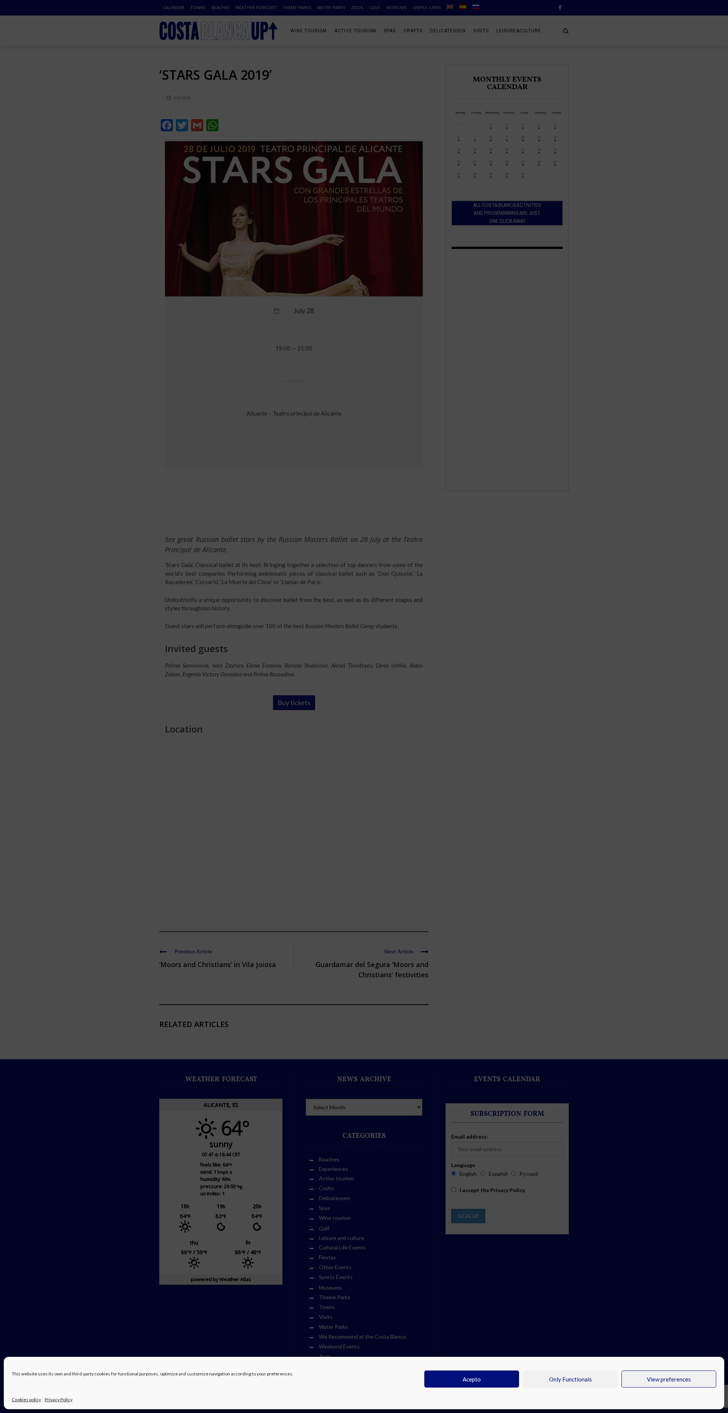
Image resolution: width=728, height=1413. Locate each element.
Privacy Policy (58, 1399)
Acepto (472, 1379)
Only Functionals (570, 1379)
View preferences (669, 1379)
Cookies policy (26, 1399)
